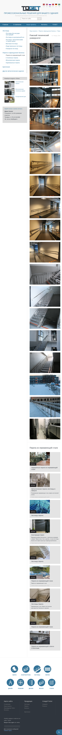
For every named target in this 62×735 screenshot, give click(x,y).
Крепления (6, 67)
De (56, 6)
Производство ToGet (9, 708)
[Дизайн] (10, 682)
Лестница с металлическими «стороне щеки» (14, 40)
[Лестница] (37, 669)
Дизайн (10, 688)
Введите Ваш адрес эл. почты (12, 722)
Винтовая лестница (12, 43)
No (53, 6)
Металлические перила (13, 60)
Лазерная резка (26, 675)
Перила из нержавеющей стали (15, 55)
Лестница (6, 31)
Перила (47, 675)
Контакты (44, 24)
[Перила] (47, 669)
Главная (5, 24)
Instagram (45, 704)
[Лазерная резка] (26, 669)
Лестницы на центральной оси (15, 37)
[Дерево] (31, 682)
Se (59, 6)
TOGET (54, 24)
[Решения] (20, 682)
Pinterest (44, 706)
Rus (50, 6)
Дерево (31, 688)
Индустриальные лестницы (14, 46)
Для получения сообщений (11, 729)
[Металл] (41, 682)
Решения (20, 688)
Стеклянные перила (12, 57)
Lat (44, 6)
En (47, 6)
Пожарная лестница (12, 48)
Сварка (14, 675)
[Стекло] (51, 682)
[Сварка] (14, 669)
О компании (17, 24)
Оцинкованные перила (13, 62)
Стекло (52, 688)
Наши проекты (31, 24)
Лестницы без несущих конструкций (13, 34)
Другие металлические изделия (13, 71)
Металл (41, 688)
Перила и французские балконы (13, 53)
